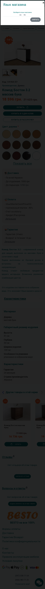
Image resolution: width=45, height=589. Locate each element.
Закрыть (35, 19)
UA (20, 15)
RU (25, 15)
